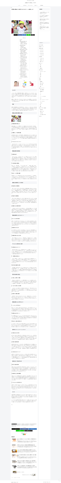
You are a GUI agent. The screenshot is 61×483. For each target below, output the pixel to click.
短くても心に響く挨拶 (23, 54)
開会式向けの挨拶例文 (23, 50)
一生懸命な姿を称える (23, 59)
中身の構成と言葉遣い (23, 47)
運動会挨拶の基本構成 (22, 45)
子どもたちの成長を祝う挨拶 (23, 57)
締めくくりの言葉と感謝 (23, 48)
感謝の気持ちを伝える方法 (24, 56)
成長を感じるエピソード (23, 58)
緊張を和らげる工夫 (23, 55)
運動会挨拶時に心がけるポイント (24, 53)
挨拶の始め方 (22, 46)
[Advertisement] (24, 14)
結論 (20, 40)
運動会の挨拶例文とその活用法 (23, 49)
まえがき (21, 39)
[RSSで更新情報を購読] (25, 434)
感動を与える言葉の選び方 (24, 52)
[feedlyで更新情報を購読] (23, 434)
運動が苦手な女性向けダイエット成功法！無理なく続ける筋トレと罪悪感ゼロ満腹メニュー (44, 28)
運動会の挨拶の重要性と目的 (23, 41)
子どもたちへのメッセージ (24, 44)
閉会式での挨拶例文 (23, 51)
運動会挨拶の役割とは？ (23, 42)
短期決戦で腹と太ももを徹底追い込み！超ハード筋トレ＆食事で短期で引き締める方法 (44, 23)
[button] (33, 35)
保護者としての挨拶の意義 (24, 43)
